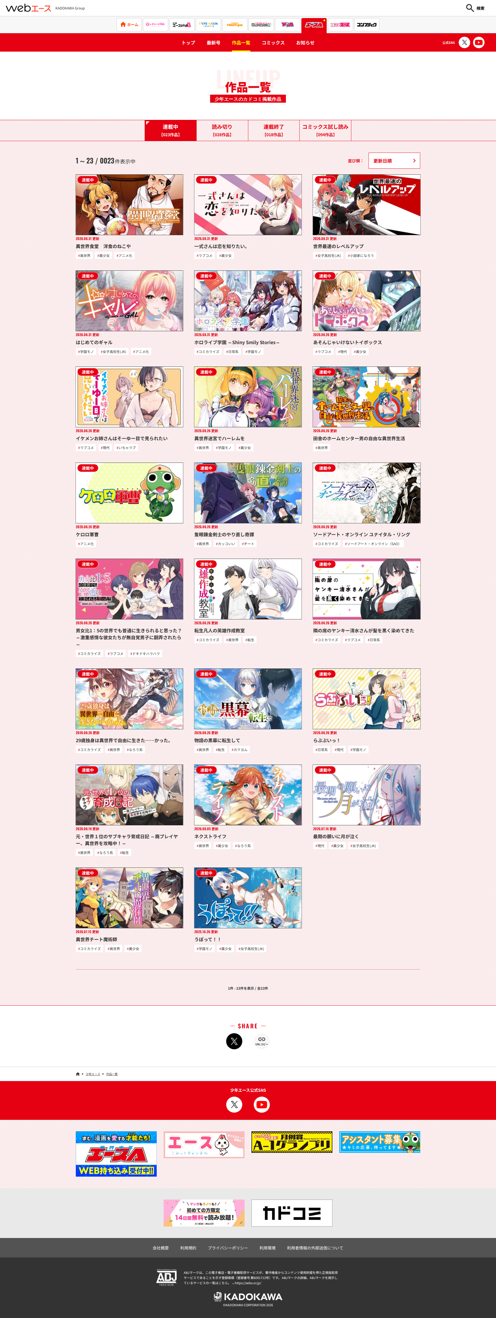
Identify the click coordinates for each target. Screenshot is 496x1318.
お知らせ (305, 42)
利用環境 (267, 1248)
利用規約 (188, 1248)
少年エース (93, 1074)
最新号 (213, 42)
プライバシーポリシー (228, 1248)
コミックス (273, 42)
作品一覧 (241, 42)
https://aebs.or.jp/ (248, 1282)
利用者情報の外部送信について (315, 1248)
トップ (188, 42)
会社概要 (161, 1248)
